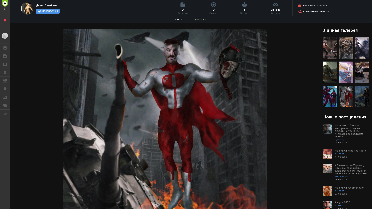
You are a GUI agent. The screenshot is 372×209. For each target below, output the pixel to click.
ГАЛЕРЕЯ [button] (5, 48)
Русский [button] (6, 113)
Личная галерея (340, 30)
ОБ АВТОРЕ (179, 20)
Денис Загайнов (46, 5)
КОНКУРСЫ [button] (5, 89)
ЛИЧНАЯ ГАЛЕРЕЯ (200, 20)
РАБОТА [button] (5, 72)
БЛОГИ (5, 64)
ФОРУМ (5, 105)
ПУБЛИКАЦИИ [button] (5, 56)
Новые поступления (344, 116)
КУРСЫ (5, 97)
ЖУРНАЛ (6, 80)
